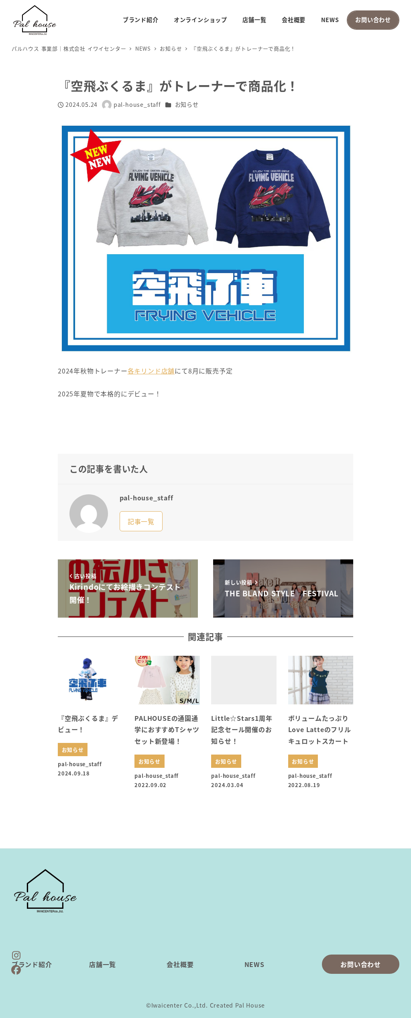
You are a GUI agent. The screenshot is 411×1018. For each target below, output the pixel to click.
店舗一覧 (102, 964)
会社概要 (180, 964)
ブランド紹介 (32, 964)
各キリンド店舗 (151, 370)
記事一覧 (141, 521)
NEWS (254, 964)
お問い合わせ (360, 964)
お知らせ (187, 104)
